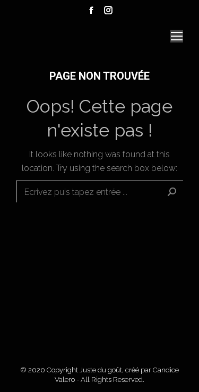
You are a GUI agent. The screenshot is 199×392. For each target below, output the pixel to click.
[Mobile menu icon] (176, 36)
